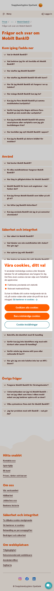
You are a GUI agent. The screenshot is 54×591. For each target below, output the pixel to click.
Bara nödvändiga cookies (27, 316)
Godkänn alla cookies (27, 307)
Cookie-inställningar (27, 324)
